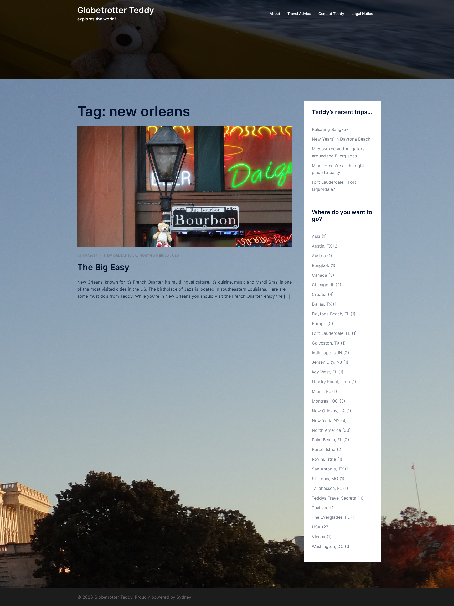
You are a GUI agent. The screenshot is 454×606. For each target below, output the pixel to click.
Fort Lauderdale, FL (331, 333)
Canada (319, 275)
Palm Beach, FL (327, 439)
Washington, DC (328, 546)
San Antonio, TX (328, 468)
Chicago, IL (323, 284)
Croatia (319, 294)
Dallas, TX (322, 304)
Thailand (320, 507)
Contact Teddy (331, 13)
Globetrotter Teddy (115, 10)
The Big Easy (103, 267)
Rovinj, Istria (324, 459)
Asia (316, 236)
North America (155, 256)
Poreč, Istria (324, 449)
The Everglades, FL (331, 517)
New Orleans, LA (120, 256)
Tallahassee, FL (327, 488)
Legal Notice (362, 13)
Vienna (318, 536)
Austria (319, 255)
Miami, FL (321, 391)
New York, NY (326, 420)
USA (176, 256)
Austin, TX (322, 246)
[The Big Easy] (184, 186)
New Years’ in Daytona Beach (341, 139)
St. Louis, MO (325, 478)
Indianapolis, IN (327, 352)
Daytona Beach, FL (330, 313)
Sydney (184, 597)
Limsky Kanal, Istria (331, 381)
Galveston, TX (325, 343)
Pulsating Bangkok (330, 129)
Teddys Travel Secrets (334, 498)
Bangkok (320, 265)
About (275, 13)
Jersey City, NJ (327, 362)
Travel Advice (299, 13)
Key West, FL (324, 371)
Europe (319, 323)
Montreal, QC (325, 401)
